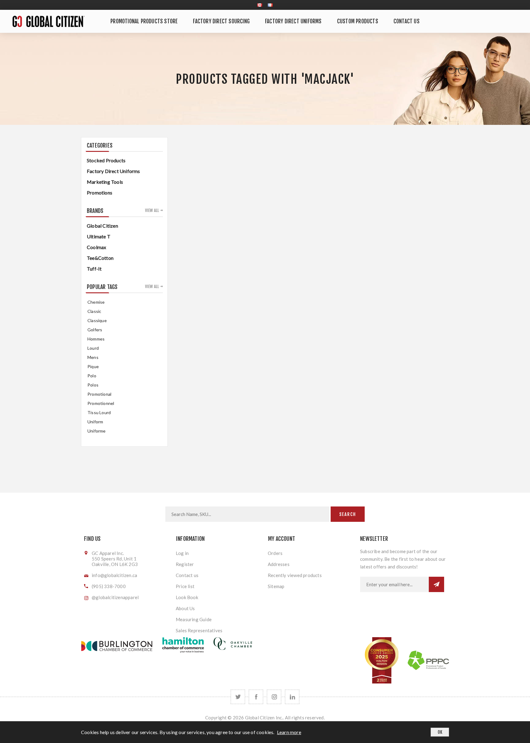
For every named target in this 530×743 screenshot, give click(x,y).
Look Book (187, 597)
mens (92, 357)
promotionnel (100, 403)
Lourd (93, 348)
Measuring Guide (194, 619)
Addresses (279, 564)
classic (94, 311)
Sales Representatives (199, 630)
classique (97, 320)
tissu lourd (99, 412)
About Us (185, 608)
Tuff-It (94, 268)
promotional (99, 394)
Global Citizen (102, 226)
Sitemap (276, 586)
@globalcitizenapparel (115, 597)
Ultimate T (98, 236)
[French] (270, 5)
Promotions (99, 192)
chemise (96, 302)
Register (185, 564)
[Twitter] (238, 697)
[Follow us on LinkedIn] (292, 697)
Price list (185, 586)
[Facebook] (256, 697)
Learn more (289, 732)
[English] (260, 5)
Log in (182, 553)
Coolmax (96, 247)
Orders (275, 553)
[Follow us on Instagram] (274, 697)
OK (440, 732)
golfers (94, 329)
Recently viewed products (295, 575)
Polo (91, 375)
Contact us (187, 575)
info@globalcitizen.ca (114, 575)
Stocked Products (106, 160)
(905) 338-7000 (109, 586)
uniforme (96, 430)
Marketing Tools (105, 182)
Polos (92, 384)
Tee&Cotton (100, 258)
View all (152, 210)
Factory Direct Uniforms (113, 171)
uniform (95, 421)
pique (93, 366)
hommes (96, 338)
